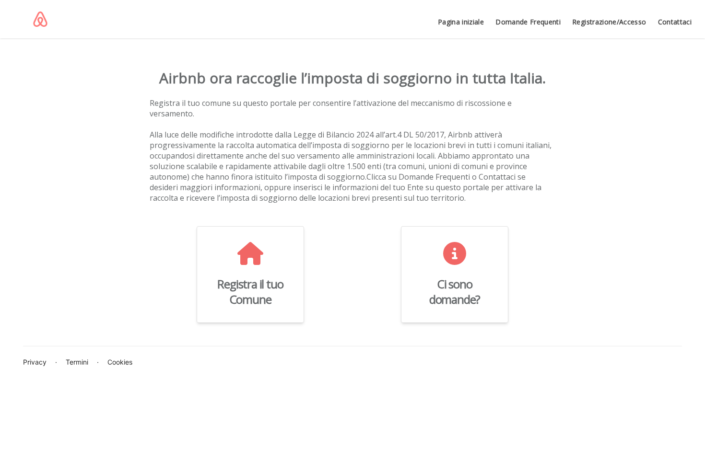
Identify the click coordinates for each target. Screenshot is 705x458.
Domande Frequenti (528, 21)
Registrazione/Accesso (609, 21)
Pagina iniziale (461, 21)
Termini (77, 362)
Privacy (35, 362)
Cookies (119, 362)
